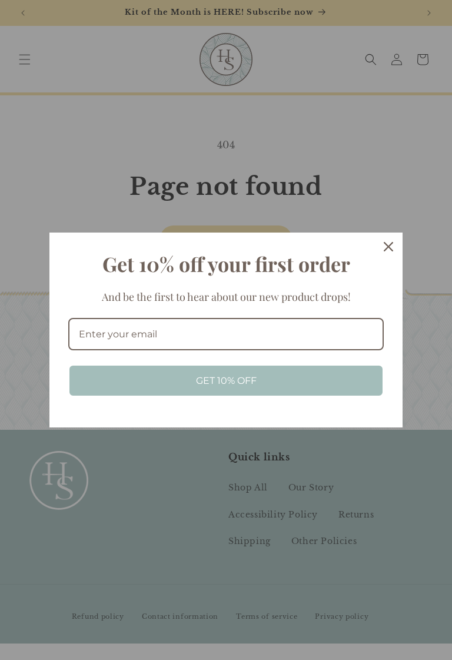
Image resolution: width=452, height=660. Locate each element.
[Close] (388, 247)
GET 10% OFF (226, 380)
